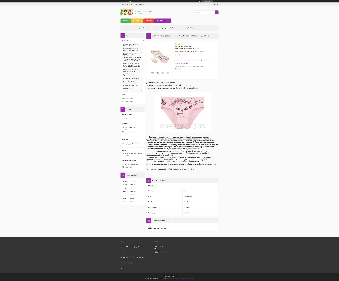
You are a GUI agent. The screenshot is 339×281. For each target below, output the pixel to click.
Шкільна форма (127, 88)
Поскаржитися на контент (173, 278)
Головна (125, 20)
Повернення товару (128, 101)
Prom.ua (177, 275)
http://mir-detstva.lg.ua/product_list (179, 169)
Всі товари (136, 20)
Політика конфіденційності (187, 278)
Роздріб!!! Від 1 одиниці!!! (130, 85)
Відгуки (124, 94)
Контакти (149, 20)
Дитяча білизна (147, 28)
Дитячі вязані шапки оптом (131, 78)
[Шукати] (216, 12)
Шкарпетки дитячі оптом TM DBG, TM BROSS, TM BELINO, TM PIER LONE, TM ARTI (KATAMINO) (132, 65)
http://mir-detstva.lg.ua (131, 164)
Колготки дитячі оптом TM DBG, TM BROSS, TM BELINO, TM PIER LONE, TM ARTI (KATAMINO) (132, 59)
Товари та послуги (130, 28)
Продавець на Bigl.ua (169, 276)
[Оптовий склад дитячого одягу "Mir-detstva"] (127, 15)
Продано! (139, 28)
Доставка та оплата (163, 20)
